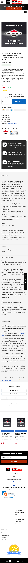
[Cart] (26, 1)
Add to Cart (7, 431)
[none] (14, 34)
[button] (8, 494)
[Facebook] (2, 128)
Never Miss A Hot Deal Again (26, 281)
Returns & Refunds (19, 519)
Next (26, 430)
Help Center (3, 539)
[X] (11, 128)
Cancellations (18, 524)
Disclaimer (17, 517)
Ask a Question (14, 393)
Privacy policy (18, 508)
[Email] (5, 128)
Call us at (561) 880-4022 (19, 6)
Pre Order (21, 431)
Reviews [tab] (4, 398)
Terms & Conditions (19, 512)
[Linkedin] (14, 128)
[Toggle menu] (2, 2)
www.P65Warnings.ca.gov (6, 380)
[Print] (8, 128)
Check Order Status (14, 8)
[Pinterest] (16, 128)
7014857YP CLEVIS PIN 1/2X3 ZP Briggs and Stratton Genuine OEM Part (20, 435)
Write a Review (14, 390)
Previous (1, 430)
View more (5, 83)
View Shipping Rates (12, 123)
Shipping (17, 514)
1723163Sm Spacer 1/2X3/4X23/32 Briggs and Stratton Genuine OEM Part (7, 435)
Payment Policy (18, 510)
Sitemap (3, 542)
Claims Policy (18, 521)
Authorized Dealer (5, 535)
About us (3, 533)
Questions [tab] (12, 398)
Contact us (3, 537)
